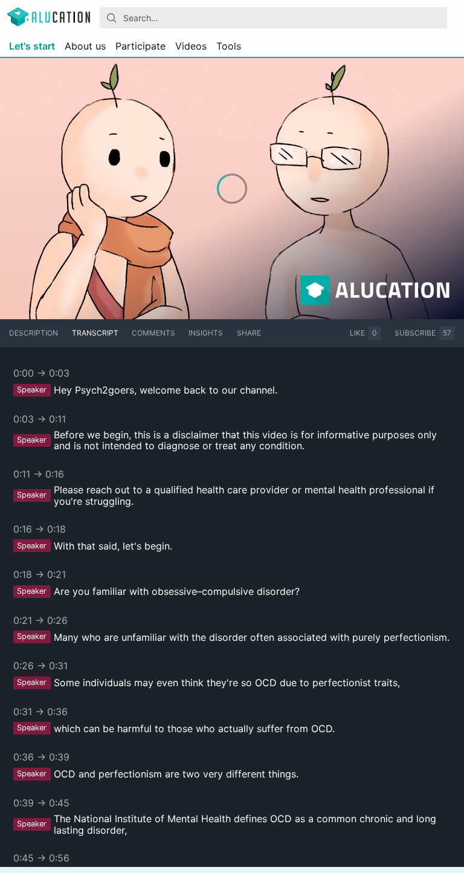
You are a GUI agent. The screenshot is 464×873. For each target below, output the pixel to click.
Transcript (95, 332)
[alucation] (48, 18)
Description (33, 332)
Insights (205, 332)
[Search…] (112, 18)
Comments (153, 332)
